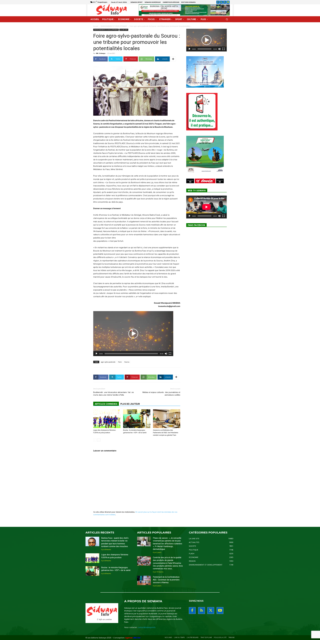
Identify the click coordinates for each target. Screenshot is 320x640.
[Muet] (166, 353)
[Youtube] (228, 2)
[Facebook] (218, 2)
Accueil (95, 26)
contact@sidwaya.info (147, 627)
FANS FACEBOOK (196, 225)
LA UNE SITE (124, 30)
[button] (227, 19)
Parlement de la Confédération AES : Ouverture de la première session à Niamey (166, 580)
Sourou (126, 362)
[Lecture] (96, 353)
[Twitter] (224, 2)
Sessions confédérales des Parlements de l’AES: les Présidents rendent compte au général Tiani (165, 432)
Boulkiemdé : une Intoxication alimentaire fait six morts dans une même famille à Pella (113, 393)
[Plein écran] (170, 353)
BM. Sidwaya (100, 53)
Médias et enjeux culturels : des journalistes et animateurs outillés (161, 393)
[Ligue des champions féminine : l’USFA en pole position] (106, 418)
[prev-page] (94, 440)
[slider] (131, 353)
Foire (120, 362)
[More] (173, 58)
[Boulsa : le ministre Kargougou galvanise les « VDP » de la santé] (136, 418)
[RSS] (221, 2)
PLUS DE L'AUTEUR (130, 404)
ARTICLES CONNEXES (106, 404)
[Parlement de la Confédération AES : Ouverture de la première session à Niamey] (144, 580)
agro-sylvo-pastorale (108, 362)
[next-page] (98, 440)
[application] (133, 333)
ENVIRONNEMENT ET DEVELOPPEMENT (114, 26)
